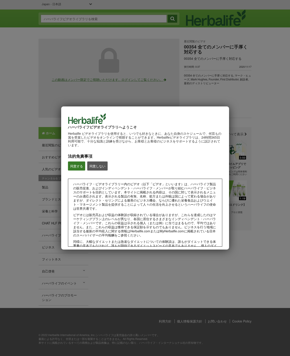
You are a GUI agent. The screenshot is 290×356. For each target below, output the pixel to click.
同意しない (97, 166)
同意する (76, 166)
